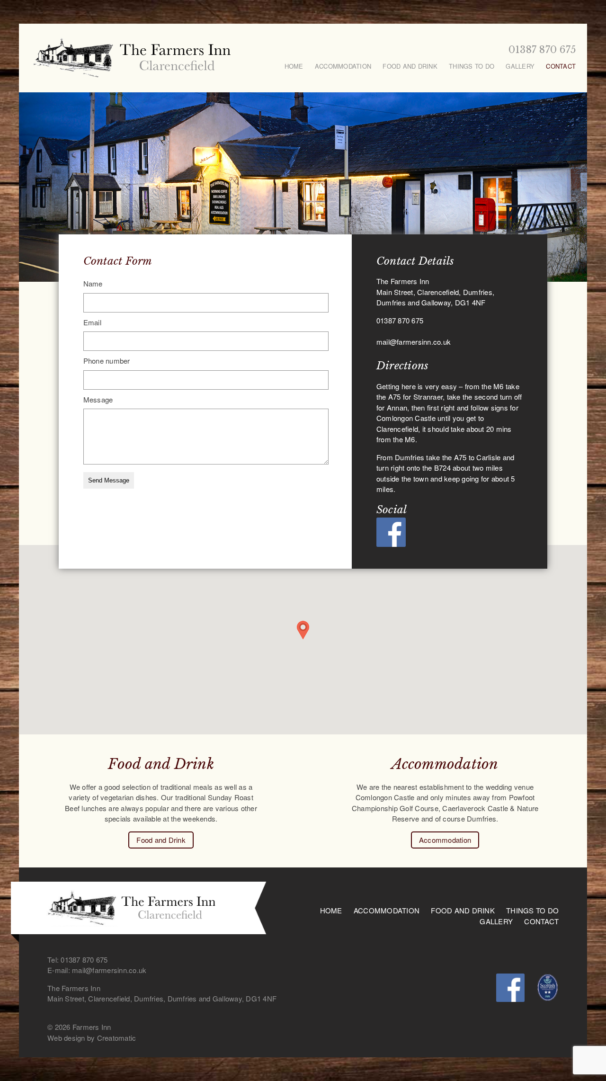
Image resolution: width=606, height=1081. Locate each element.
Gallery (520, 66)
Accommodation (343, 66)
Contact (561, 66)
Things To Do (471, 66)
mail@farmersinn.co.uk (413, 342)
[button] (303, 630)
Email (92, 322)
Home (294, 66)
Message (98, 399)
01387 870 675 (542, 49)
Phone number (106, 361)
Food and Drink (410, 66)
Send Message (108, 480)
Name (93, 283)
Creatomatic (116, 1038)
